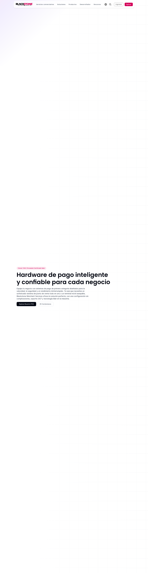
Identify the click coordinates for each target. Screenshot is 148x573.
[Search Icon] (110, 4)
